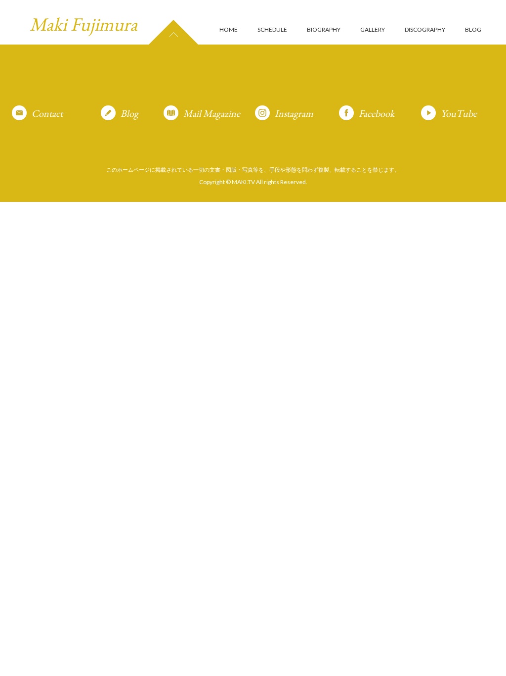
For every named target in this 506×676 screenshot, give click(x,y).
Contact (47, 113)
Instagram (294, 113)
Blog (129, 113)
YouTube (459, 113)
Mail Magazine (211, 113)
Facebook (376, 113)
